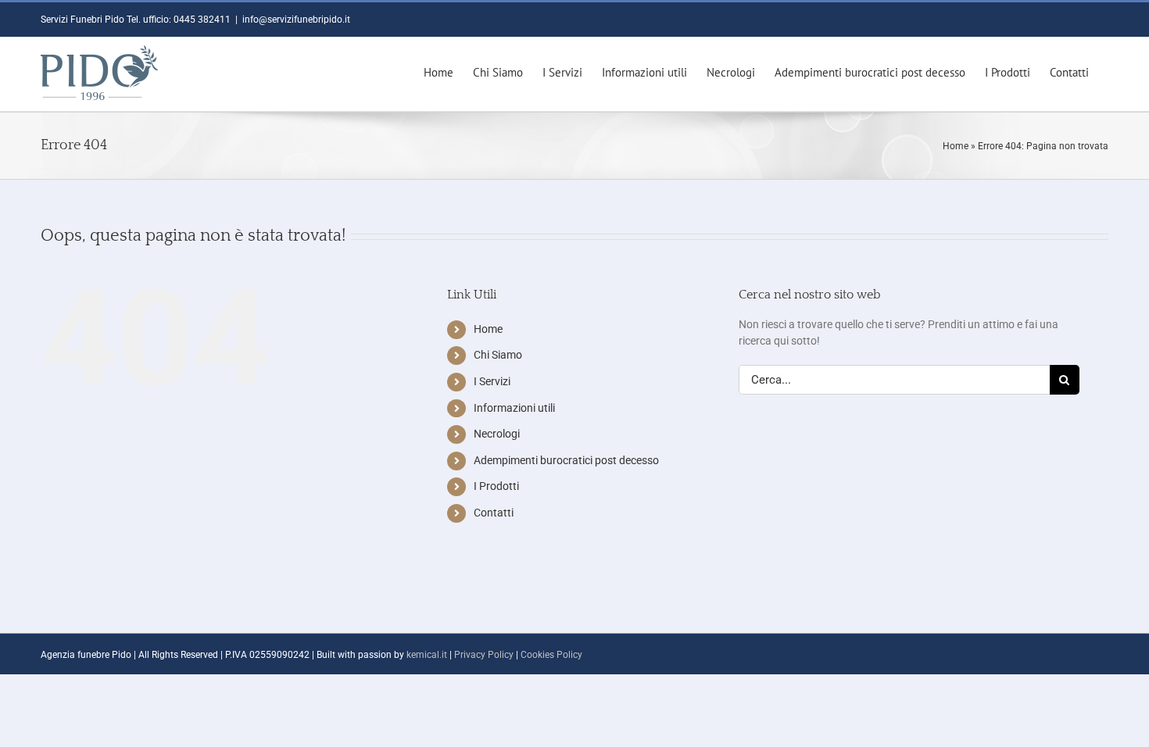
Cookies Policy (551, 654)
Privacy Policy (484, 654)
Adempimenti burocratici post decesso (566, 460)
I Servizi (492, 381)
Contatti (494, 512)
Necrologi (497, 433)
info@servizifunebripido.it (296, 19)
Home (955, 146)
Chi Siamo (498, 354)
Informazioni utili (514, 408)
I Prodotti (496, 486)
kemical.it (426, 654)
